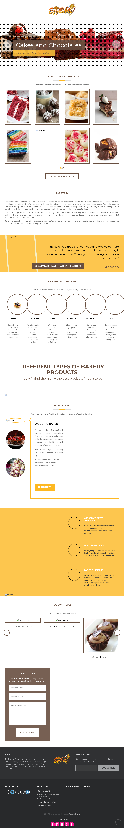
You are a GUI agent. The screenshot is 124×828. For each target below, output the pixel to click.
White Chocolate (77, 116)
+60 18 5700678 (43, 791)
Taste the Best (94, 570)
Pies (111, 319)
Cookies (72, 319)
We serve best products (93, 519)
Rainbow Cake (18, 155)
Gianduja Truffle (47, 125)
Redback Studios (74, 814)
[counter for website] (62, 824)
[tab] (15, 420)
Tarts (13, 319)
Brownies (91, 319)
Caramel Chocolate (106, 155)
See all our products (62, 176)
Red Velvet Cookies (23, 627)
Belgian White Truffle (76, 155)
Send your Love (94, 545)
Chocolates (34, 319)
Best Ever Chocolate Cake (61, 627)
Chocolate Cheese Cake (106, 116)
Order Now (44, 487)
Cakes (52, 319)
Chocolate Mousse (101, 657)
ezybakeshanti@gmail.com (47, 802)
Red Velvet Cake (18, 116)
